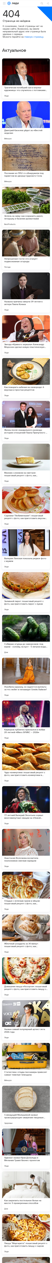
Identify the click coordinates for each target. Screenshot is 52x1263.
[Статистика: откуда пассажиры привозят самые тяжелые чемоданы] (26, 1063)
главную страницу (33, 36)
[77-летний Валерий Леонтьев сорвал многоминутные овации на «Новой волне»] (26, 806)
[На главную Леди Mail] (15, 3)
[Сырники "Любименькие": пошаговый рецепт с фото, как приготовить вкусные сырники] (26, 506)
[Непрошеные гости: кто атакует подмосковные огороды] (26, 250)
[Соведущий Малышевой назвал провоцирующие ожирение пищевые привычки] (26, 1106)
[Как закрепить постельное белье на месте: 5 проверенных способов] (26, 1191)
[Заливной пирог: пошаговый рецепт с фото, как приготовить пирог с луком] (26, 592)
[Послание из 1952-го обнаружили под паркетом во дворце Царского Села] (26, 164)
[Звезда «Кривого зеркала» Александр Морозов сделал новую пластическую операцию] (26, 335)
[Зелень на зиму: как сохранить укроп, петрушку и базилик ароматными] (26, 207)
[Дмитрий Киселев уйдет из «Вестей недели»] (26, 121)
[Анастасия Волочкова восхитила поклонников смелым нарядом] (26, 849)
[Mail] (9, 3)
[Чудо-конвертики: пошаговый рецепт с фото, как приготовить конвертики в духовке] (26, 763)
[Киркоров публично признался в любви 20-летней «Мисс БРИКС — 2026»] (26, 721)
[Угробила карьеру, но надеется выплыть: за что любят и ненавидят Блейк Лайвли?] (26, 678)
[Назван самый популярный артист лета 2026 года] (26, 1020)
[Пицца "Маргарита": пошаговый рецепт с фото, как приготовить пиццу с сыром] (26, 1234)
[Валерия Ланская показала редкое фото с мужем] (26, 549)
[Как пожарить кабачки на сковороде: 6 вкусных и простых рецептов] (26, 378)
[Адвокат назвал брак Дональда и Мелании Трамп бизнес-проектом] (26, 1149)
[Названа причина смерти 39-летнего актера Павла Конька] (26, 292)
